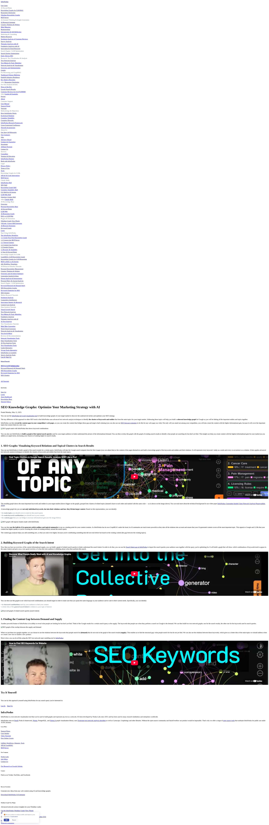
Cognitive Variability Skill (9, 190)
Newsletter (4, 144)
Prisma (35, 720)
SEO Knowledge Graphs (9, 288)
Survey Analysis (6, 41)
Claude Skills (5, 180)
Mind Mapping (6, 27)
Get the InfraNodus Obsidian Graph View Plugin (17, 811)
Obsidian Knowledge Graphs (10, 15)
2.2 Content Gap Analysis (9, 245)
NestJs (16, 720)
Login (3, 394)
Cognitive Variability (7, 118)
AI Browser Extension (8, 226)
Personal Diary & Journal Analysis (12, 281)
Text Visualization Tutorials (10, 324)
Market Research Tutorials (9, 295)
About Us (4, 130)
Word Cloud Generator (8, 329)
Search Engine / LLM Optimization (12, 283)
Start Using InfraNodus (8, 233)
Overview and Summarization (10, 68)
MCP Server (5, 17)
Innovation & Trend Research (10, 48)
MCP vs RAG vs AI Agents (9, 262)
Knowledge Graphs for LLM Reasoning (14, 259)
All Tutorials (5, 381)
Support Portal (5, 106)
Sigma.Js (53, 720)
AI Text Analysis (6, 321)
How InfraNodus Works (8, 113)
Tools (2, 171)
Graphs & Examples (11, 94)
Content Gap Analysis (8, 305)
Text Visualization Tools (9, 345)
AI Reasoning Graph (7, 214)
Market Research (6, 36)
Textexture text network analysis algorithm (92, 720)
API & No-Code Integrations (10, 175)
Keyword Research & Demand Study (13, 285)
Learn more (14, 816)
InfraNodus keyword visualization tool (24, 416)
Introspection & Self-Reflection (11, 32)
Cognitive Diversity (7, 120)
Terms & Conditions (7, 823)
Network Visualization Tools (10, 338)
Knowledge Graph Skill (8, 187)
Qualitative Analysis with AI (10, 46)
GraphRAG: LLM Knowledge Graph (13, 257)
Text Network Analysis (8, 60)
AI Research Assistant (8, 22)
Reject (14, 820)
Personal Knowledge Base (9, 206)
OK (6, 820)
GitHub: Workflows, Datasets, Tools (12, 743)
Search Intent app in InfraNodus (136, 547)
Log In (3, 357)
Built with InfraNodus (8, 161)
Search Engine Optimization (10, 53)
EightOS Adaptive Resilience (10, 77)
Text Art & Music (6, 333)
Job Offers (4, 759)
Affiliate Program (6, 147)
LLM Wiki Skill (6, 195)
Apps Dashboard (6, 397)
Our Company (5, 135)
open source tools (229, 720)
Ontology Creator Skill (8, 197)
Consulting (4, 154)
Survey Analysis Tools (8, 355)
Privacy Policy (5, 166)
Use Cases (4, 5)
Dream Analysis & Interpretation (11, 278)
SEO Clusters (5, 293)
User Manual (5, 104)
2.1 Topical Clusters (7, 242)
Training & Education (8, 156)
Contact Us (4, 149)
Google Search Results (8, 89)
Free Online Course (7, 738)
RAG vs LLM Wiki (7, 216)
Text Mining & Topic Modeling (11, 63)
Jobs (2, 137)
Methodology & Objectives (10, 111)
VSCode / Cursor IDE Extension (11, 223)
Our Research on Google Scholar (11, 766)
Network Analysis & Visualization (12, 65)
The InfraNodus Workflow (9, 235)
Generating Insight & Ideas (10, 276)
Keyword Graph (6, 228)
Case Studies (5, 733)
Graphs (3, 70)
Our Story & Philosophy (9, 132)
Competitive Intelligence (9, 300)
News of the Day (6, 87)
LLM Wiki (4, 211)
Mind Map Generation (8, 326)
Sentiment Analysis (7, 297)
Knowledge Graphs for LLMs (10, 173)
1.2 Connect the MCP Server (10, 240)
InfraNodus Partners (7, 159)
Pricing (3, 96)
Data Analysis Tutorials (8, 307)
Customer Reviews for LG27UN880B (13, 92)
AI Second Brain (6, 209)
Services (3, 151)
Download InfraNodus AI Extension (13, 795)
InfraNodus (4, 2)
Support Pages (5, 731)
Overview (4, 204)
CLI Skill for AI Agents (8, 192)
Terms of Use (5, 168)
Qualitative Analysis (7, 317)
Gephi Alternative (6, 348)
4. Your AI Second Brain (9, 252)
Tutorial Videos (6, 402)
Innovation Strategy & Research (11, 302)
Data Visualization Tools (9, 341)
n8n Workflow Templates (9, 264)
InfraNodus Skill (6, 183)
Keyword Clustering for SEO (10, 290)
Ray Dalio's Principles (8, 80)
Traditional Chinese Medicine (10, 75)
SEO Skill (4, 185)
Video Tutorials (6, 736)
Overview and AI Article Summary (12, 273)
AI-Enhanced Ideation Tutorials (11, 266)
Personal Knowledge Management (12, 269)
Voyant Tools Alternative (9, 350)
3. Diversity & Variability (9, 250)
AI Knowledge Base (7, 202)
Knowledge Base (6, 399)
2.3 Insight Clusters (7, 247)
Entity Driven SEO (7, 56)
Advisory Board (6, 139)
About (3, 99)
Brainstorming (5, 29)
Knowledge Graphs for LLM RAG (12, 10)
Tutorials (4, 108)
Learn (3, 230)
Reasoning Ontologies (8, 13)
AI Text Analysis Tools (8, 343)
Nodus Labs (5, 757)
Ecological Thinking (7, 116)
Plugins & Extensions (8, 218)
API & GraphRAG (7, 745)
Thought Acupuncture (8, 128)
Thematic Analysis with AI (9, 44)
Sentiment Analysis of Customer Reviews (14, 39)
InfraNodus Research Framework (12, 123)
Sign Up (8, 357)
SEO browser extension (129, 423)
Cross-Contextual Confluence (10, 125)
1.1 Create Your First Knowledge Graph (14, 238)
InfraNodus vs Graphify (8, 353)
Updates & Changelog (8, 142)
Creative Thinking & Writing (10, 25)
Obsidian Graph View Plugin (10, 221)
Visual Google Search (8, 309)
